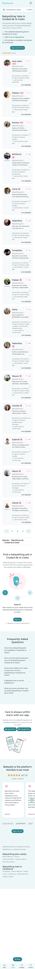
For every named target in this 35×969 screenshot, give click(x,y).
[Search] (3, 9)
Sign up (17, 619)
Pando (16, 856)
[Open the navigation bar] (31, 3)
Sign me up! (17, 831)
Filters (30, 10)
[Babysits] (7, 3)
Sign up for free (17, 48)
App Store (11, 729)
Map (18, 959)
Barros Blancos (8, 856)
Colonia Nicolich (8, 859)
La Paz (5, 874)
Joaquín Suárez (20, 859)
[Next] (28, 531)
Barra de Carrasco (9, 862)
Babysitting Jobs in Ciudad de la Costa (16, 847)
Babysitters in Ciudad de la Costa (14, 849)
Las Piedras (6, 871)
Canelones (12, 874)
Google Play (25, 729)
